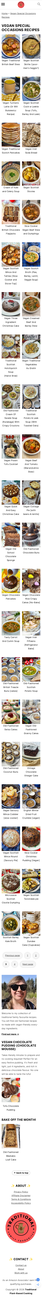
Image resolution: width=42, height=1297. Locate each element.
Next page (28, 964)
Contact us (21, 1265)
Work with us (21, 1273)
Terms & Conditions (21, 1199)
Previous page (12, 955)
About (21, 1269)
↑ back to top (21, 1173)
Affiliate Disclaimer (21, 1195)
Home (5, 13)
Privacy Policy (21, 1192)
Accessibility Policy (21, 1203)
